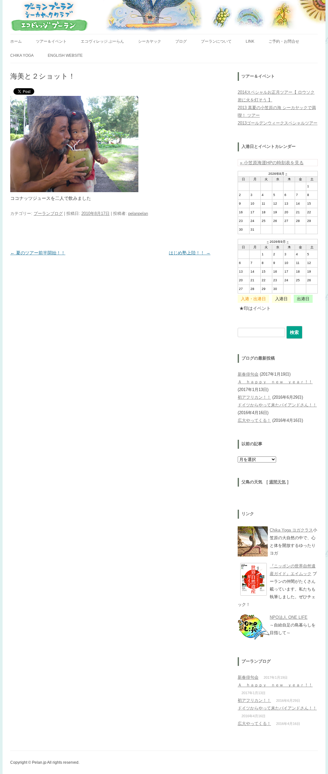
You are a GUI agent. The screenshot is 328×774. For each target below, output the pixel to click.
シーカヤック (149, 41)
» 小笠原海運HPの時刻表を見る (272, 162)
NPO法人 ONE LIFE (289, 617)
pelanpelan (138, 213)
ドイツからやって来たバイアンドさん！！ (277, 405)
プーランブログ (48, 213)
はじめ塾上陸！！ (189, 252)
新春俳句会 (248, 374)
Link (250, 41)
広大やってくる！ (254, 420)
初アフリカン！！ (254, 397)
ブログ (181, 41)
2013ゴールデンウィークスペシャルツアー (277, 123)
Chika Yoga (22, 55)
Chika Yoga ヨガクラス (291, 530)
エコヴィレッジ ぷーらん (102, 41)
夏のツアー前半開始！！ (37, 252)
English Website (65, 55)
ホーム (16, 41)
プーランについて (216, 41)
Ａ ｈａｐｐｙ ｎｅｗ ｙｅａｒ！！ (275, 381)
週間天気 (277, 482)
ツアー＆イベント (51, 41)
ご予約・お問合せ (283, 41)
